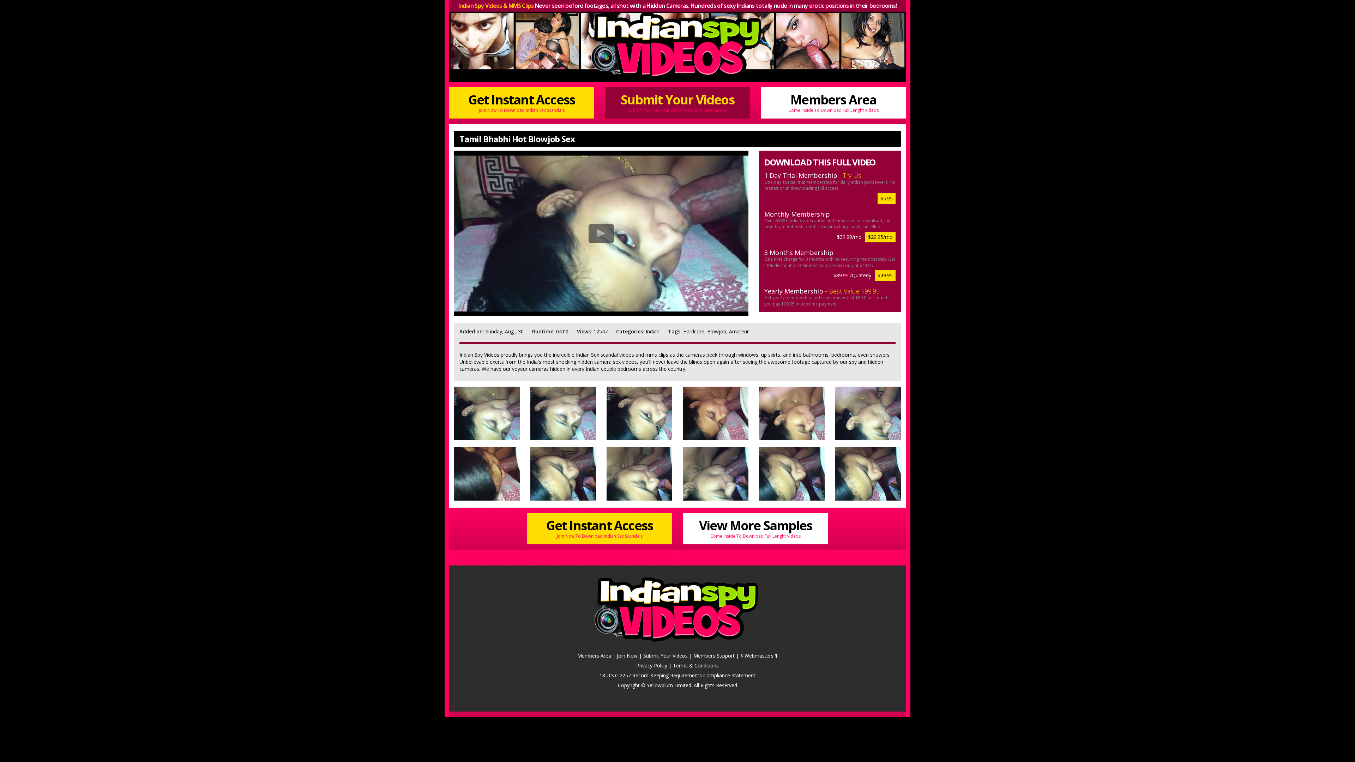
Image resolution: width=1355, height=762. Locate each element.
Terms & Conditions (696, 665)
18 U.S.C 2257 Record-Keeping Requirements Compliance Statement (677, 675)
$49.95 (885, 275)
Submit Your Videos (677, 102)
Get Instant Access (521, 102)
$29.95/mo (880, 237)
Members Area (833, 102)
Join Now (627, 655)
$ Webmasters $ (759, 655)
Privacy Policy (651, 665)
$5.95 (886, 198)
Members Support (714, 655)
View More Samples (755, 528)
